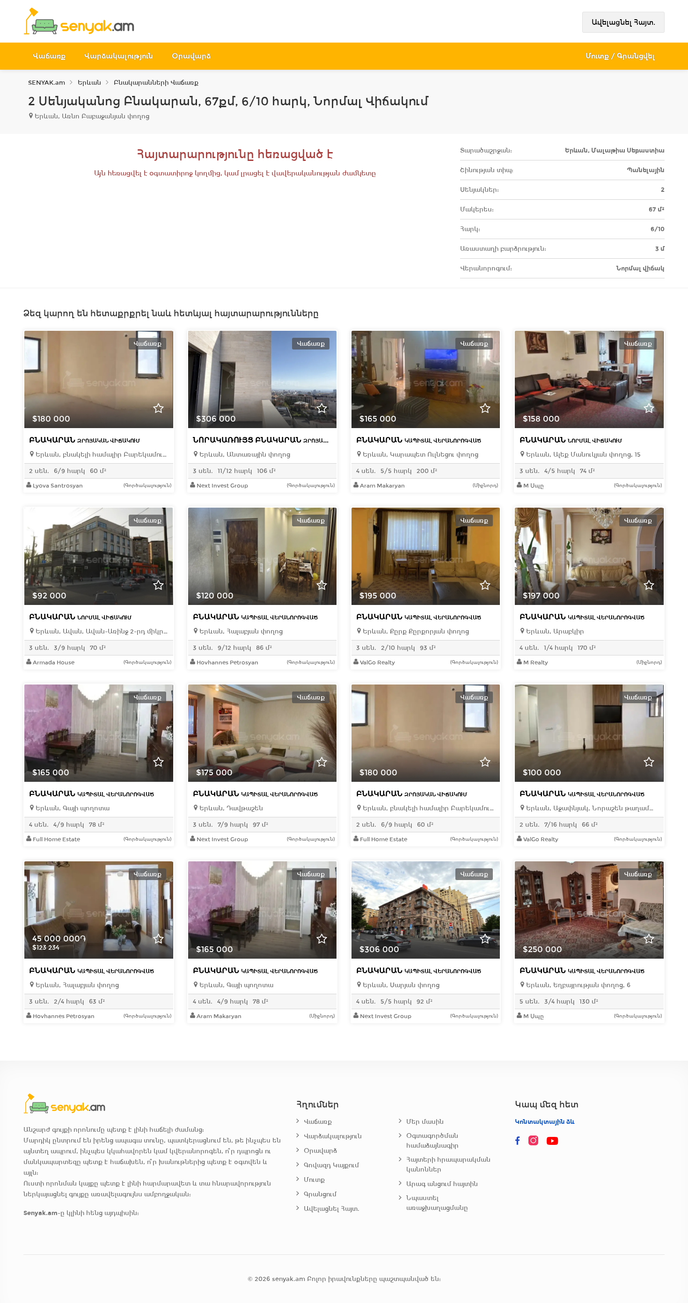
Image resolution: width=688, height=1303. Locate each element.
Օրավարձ (191, 55)
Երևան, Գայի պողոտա (72, 808)
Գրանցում (320, 1194)
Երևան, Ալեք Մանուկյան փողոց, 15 (582, 455)
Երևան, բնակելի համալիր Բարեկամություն (101, 455)
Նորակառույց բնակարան (279, 440)
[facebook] (518, 1141)
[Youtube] (553, 1141)
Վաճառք (49, 55)
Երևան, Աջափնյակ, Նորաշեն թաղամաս (591, 808)
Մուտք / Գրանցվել (620, 55)
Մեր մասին (425, 1122)
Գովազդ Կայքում (331, 1165)
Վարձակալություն (118, 55)
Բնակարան (84, 440)
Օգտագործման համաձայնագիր (432, 1141)
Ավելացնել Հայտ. (623, 22)
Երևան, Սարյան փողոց (400, 985)
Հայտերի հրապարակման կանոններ (448, 1164)
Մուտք (314, 1180)
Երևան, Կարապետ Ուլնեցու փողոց (419, 455)
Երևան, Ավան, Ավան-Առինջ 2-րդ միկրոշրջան (101, 631)
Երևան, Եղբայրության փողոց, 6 (577, 985)
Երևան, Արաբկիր (554, 631)
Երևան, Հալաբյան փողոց (240, 631)
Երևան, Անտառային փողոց (244, 455)
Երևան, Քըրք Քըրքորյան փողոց (415, 631)
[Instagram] (535, 1141)
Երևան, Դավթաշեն (230, 808)
